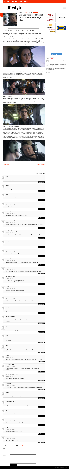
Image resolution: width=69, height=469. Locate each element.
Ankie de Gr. (26, 446)
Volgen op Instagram (57, 54)
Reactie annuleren (34, 446)
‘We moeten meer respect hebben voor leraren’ (57, 69)
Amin (50, 60)
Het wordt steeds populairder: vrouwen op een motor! (57, 65)
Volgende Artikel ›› (41, 164)
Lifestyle (6, 1)
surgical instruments (53, 64)
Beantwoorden (41, 182)
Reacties (52, 58)
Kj (49, 68)
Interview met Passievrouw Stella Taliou (57, 61)
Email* (4, 450)
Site (3, 453)
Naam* (4, 448)
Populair (48, 58)
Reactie (4, 455)
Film (24, 12)
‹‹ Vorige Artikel (6, 164)
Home (25, 1)
